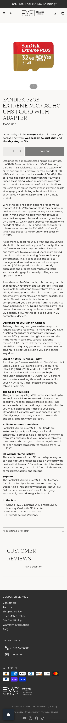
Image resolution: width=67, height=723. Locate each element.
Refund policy (16, 712)
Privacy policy (32, 712)
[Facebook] (37, 718)
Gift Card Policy (12, 620)
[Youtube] (24, 718)
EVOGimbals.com (26, 706)
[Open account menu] (55, 13)
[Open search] (11, 13)
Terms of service (49, 712)
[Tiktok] (43, 718)
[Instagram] (30, 718)
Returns (7, 607)
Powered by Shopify (47, 706)
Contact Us (9, 602)
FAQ (5, 629)
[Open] (8, 714)
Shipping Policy (12, 611)
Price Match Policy (14, 616)
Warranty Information (16, 624)
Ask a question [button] (33, 566)
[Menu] (4, 13)
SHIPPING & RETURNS (16, 531)
